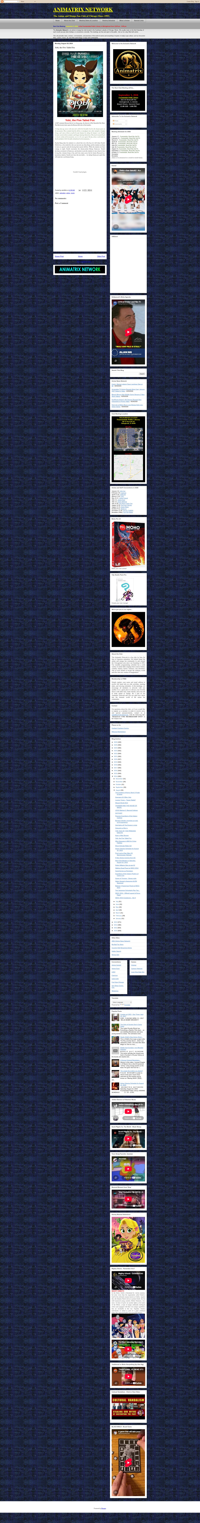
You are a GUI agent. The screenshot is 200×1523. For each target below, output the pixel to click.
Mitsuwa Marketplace (119, 732)
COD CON (115, 979)
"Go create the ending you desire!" (131, 1071)
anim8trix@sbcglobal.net (120, 715)
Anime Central (123, 498)
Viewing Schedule (108, 20)
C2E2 (122, 496)
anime (68, 193)
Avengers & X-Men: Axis (123, 797)
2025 (116, 745)
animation (63, 193)
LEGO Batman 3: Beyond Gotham (126, 810)
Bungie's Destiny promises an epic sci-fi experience (126, 821)
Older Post (101, 256)
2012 (116, 925)
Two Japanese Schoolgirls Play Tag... (127, 890)
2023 (116, 750)
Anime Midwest (122, 502)
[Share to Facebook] (89, 190)
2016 (116, 770)
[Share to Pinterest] (91, 190)
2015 (116, 773)
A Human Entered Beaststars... (130, 1060)
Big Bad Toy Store (117, 944)
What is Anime (124, 20)
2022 (116, 753)
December (119, 779)
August (118, 790)
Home (58, 20)
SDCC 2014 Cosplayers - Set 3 (125, 898)
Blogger (103, 1508)
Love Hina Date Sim (137, 972)
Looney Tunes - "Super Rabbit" (125, 800)
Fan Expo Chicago (126, 505)
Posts (116, 121)
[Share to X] (87, 190)
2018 (116, 765)
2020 (116, 759)
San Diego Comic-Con (125, 503)
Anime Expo (121, 500)
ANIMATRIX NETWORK (83, 9)
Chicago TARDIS (128, 510)
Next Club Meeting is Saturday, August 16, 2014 (125, 861)
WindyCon (115, 991)
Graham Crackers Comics (120, 728)
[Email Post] (79, 190)
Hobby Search (116, 951)
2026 (116, 742)
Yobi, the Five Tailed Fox (123, 838)
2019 (116, 762)
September (119, 787)
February (119, 915)
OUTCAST (118, 813)
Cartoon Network (136, 968)
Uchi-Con (122, 491)
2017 (116, 768)
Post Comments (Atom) (84, 262)
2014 (116, 776)
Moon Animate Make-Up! (123, 846)
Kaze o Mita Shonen (122, 835)
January (118, 918)
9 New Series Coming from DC (125, 858)
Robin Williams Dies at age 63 (125, 865)
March (118, 913)
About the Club (69, 20)
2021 (116, 756)
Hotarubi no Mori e (121, 828)
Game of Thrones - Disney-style (125, 878)
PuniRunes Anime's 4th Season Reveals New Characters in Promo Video (126, 400)
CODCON (123, 494)
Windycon (124, 509)
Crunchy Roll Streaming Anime (122, 948)
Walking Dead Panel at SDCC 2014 (126, 868)
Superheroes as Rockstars (124, 871)
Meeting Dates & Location (88, 20)
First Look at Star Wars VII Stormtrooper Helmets (124, 854)
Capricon (123, 493)
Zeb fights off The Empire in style (126, 825)
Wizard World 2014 (121, 803)
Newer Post (59, 256)
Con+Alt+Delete (128, 512)
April (117, 910)
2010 (116, 930)
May (117, 907)
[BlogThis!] (85, 190)
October (118, 784)
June (117, 904)
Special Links (139, 20)
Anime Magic (125, 507)
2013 (116, 922)
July (117, 901)
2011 (116, 928)
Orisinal (133, 965)
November (119, 781)
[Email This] (83, 190)
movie (72, 193)
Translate (127, 1005)
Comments (118, 124)
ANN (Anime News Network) (121, 941)
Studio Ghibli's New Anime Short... (131, 1037)
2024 (116, 748)
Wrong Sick (115, 955)
